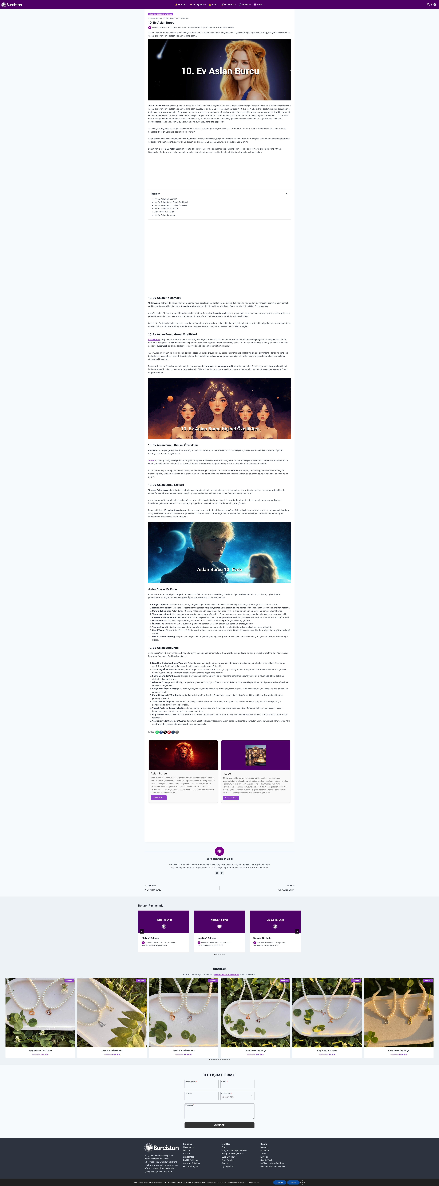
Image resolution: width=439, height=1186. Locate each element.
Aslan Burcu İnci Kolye (112, 1050)
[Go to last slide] (142, 931)
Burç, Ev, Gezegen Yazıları (160, 14)
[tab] (214, 954)
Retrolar (225, 1163)
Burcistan (151, 18)
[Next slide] (430, 1018)
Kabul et (280, 1182)
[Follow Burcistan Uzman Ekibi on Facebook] (217, 873)
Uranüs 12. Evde (262, 938)
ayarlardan (243, 1182)
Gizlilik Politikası (190, 1160)
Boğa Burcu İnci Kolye (398, 1050)
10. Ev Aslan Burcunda (164, 215)
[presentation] (163, 922)
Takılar (263, 1153)
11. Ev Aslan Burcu (285, 888)
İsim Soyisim (191, 1082)
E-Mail (224, 1082)
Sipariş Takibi (266, 1160)
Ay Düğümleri (228, 1166)
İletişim (186, 1150)
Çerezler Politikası (191, 1163)
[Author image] (149, 27)
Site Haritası (188, 1157)
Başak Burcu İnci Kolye (184, 1050)
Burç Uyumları (228, 1157)
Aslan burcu (154, 339)
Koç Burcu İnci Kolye (327, 1050)
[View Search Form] (428, 4)
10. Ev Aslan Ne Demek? (165, 199)
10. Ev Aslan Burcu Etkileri (166, 208)
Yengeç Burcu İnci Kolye (40, 1050)
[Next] (297, 931)
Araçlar (186, 1153)
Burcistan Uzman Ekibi (159, 27)
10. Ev (227, 773)
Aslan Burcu (159, 773)
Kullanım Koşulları (191, 1166)
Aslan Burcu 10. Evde (164, 212)
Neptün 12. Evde (207, 938)
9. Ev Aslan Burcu (153, 888)
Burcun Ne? (226, 1093)
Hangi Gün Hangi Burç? (233, 1153)
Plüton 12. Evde (150, 938)
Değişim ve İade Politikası (272, 1163)
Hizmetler (264, 1150)
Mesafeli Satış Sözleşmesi (272, 1166)
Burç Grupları (228, 1160)
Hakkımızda (188, 1147)
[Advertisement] (219, 173)
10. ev (151, 460)
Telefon (188, 1093)
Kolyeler (264, 1157)
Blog (224, 1147)
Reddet (293, 1182)
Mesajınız (189, 1105)
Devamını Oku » (159, 798)
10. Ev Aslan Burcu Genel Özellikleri (171, 202)
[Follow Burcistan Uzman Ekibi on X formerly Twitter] (222, 873)
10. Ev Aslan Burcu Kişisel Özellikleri (171, 205)
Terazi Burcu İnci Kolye (255, 1050)
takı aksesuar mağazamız (226, 974)
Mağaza (264, 1147)
